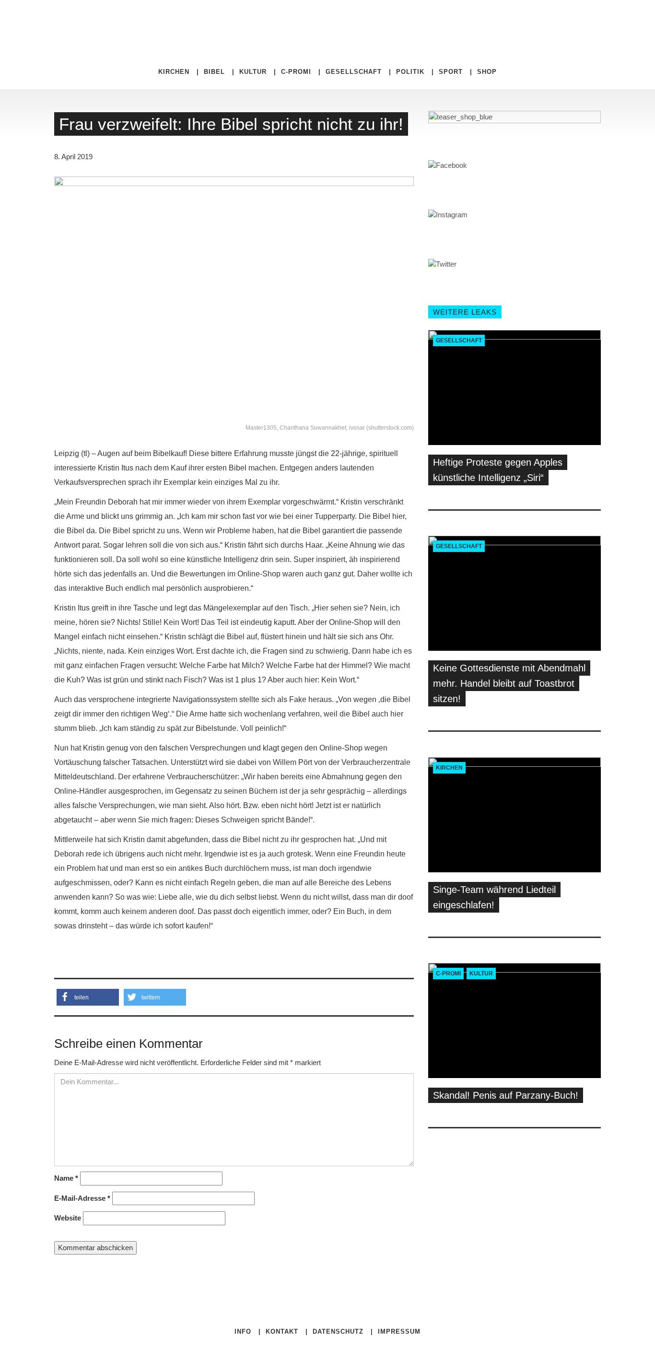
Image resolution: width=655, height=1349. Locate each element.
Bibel (214, 71)
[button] (88, 997)
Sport (451, 71)
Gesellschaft (354, 71)
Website (67, 1218)
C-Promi (296, 71)
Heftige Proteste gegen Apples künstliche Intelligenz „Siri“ (497, 470)
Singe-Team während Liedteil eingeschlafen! (494, 897)
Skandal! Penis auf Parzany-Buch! (505, 1095)
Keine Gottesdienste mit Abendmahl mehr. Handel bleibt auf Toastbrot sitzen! (509, 683)
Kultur (253, 71)
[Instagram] (446, 19)
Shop (487, 71)
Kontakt (282, 1331)
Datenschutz (338, 1331)
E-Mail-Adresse (82, 1198)
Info (242, 1331)
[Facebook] (432, 19)
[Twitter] (440, 19)
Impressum (399, 1331)
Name (66, 1178)
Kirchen (173, 71)
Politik (410, 71)
